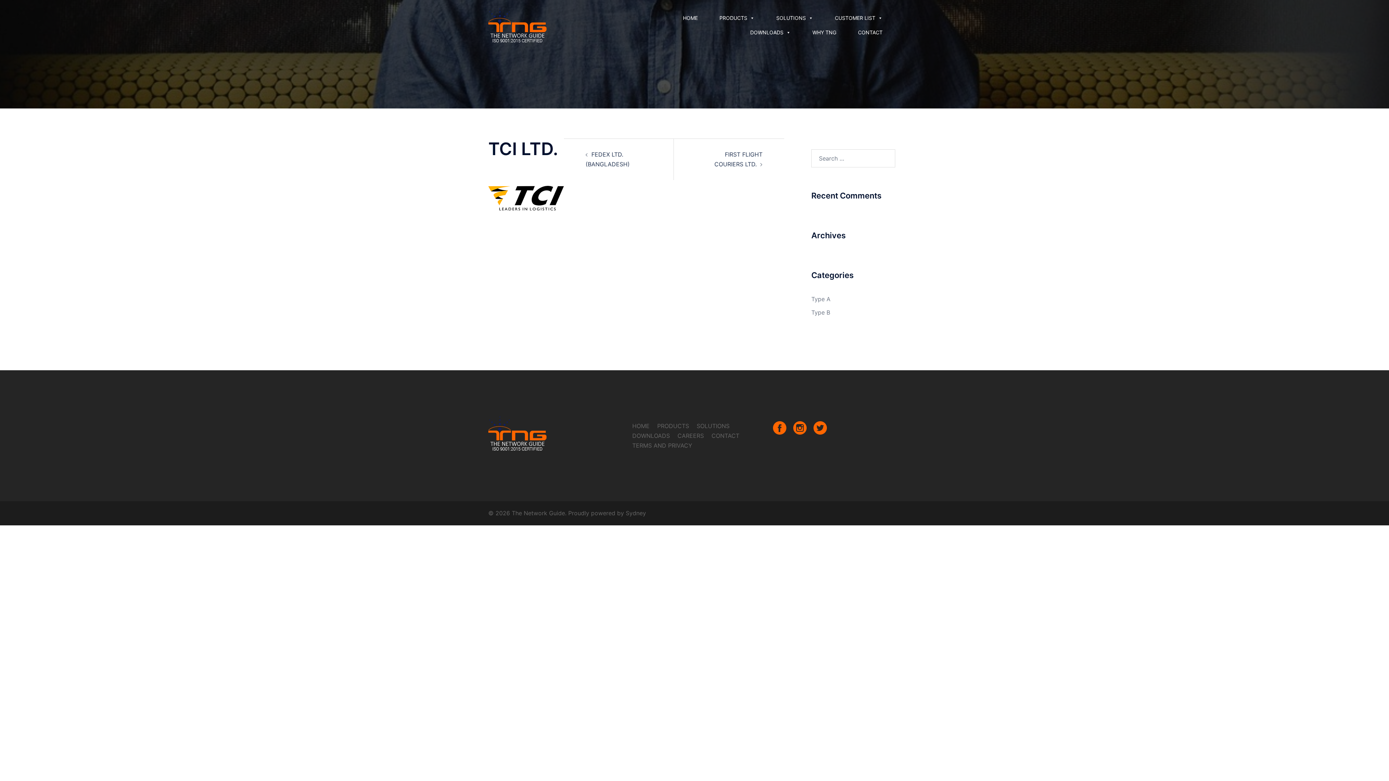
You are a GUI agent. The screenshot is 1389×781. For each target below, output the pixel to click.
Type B (820, 312)
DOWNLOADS (766, 32)
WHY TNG (824, 32)
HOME (690, 18)
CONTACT (870, 32)
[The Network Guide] (517, 24)
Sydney (636, 513)
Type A (821, 299)
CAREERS (690, 435)
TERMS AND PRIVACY (662, 445)
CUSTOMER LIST (855, 18)
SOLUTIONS (791, 18)
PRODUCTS (733, 18)
